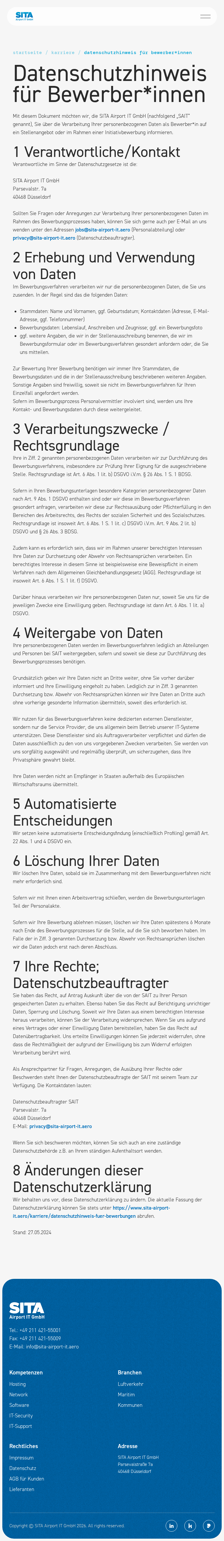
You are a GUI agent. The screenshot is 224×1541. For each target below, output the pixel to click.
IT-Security (21, 1415)
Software (19, 1405)
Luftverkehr (131, 1384)
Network (18, 1394)
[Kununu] (190, 1526)
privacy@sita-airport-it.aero (44, 238)
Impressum (21, 1457)
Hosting (17, 1384)
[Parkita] (209, 1526)
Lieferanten (21, 1489)
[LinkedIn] (171, 1526)
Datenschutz (22, 1468)
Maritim (126, 1394)
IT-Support (20, 1426)
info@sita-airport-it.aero (52, 1346)
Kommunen (130, 1405)
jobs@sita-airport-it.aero (102, 229)
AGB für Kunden (26, 1479)
